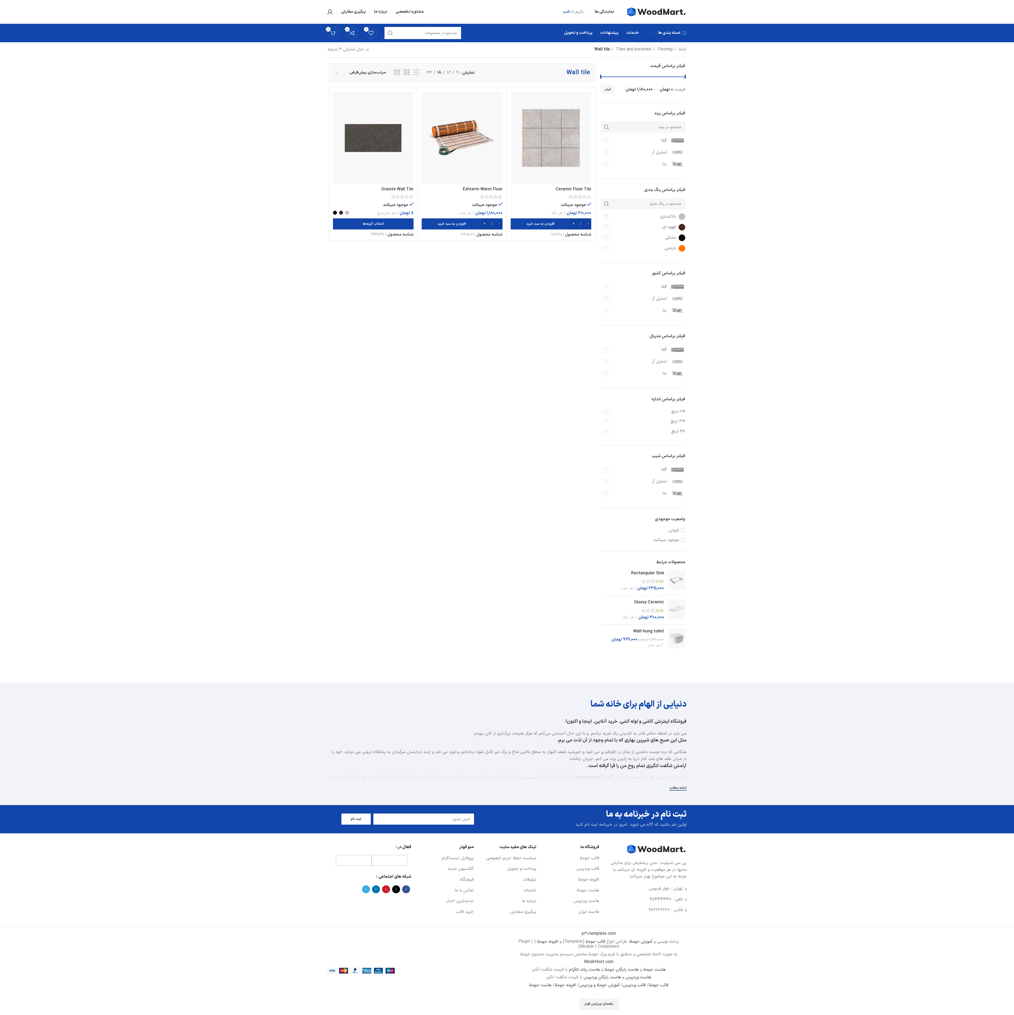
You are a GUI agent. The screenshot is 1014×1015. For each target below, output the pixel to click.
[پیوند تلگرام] (366, 889)
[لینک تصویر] (657, 849)
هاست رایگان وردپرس (601, 977)
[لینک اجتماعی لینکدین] (376, 889)
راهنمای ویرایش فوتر (598, 1004)
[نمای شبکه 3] (407, 73)
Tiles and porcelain (632, 49)
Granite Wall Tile (397, 189)
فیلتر (607, 89)
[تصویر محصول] (551, 138)
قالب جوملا (595, 941)
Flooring (664, 49)
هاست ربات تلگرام (584, 969)
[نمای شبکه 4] (397, 73)
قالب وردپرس (634, 985)
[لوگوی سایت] (657, 11)
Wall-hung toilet (648, 631)
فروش (674, 530)
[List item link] (570, 858)
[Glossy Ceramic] (676, 609)
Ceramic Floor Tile (573, 189)
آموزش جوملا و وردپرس (599, 985)
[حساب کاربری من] (330, 12)
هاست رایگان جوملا (621, 969)
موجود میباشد (666, 540)
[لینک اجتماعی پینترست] (386, 889)
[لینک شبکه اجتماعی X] (396, 889)
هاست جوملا (654, 969)
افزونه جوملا (547, 941)
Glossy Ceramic (649, 602)
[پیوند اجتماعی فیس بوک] (406, 889)
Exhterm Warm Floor (483, 189)
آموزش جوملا (641, 941)
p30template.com (599, 934)
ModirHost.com (598, 962)
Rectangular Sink (647, 573)
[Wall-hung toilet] (676, 638)
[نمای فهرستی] (416, 73)
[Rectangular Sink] (676, 580)
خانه (682, 49)
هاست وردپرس (637, 977)
